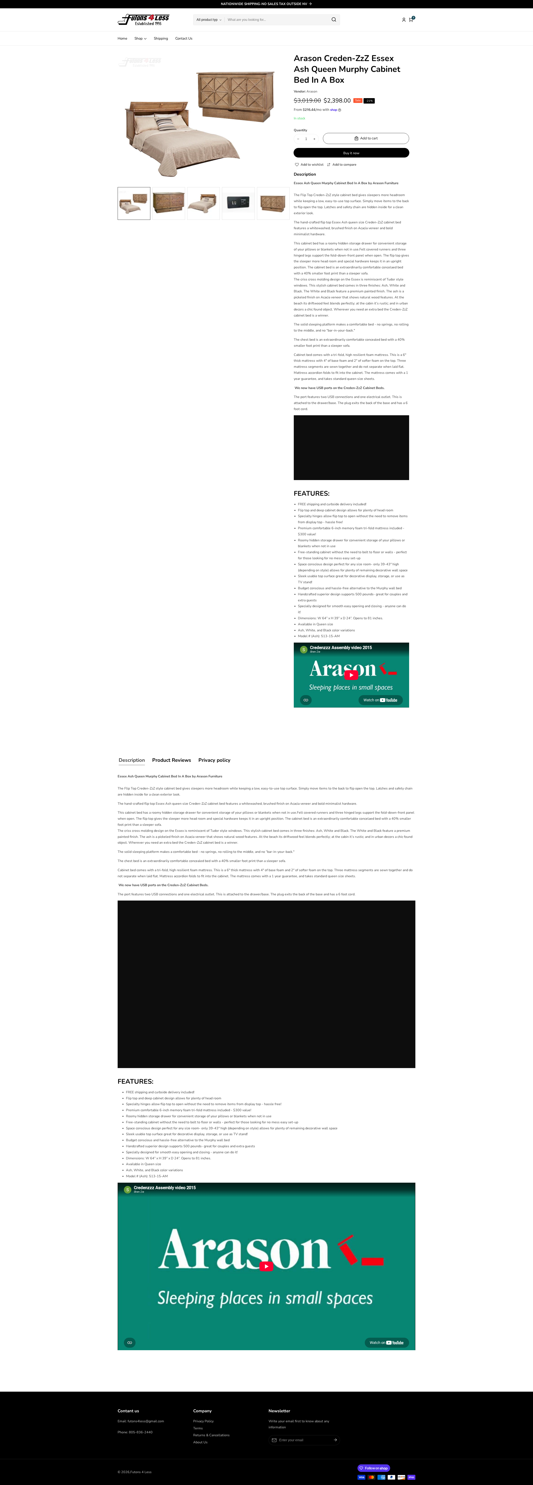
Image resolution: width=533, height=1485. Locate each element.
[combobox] (282, 20)
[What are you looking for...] (334, 20)
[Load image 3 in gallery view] (203, 203)
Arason (311, 91)
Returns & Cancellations (211, 1435)
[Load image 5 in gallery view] (273, 203)
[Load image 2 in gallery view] (168, 203)
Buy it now (351, 153)
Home (122, 38)
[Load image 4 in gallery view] (238, 203)
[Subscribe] (335, 1440)
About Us (200, 1442)
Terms (198, 1428)
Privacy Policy (203, 1421)
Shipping (161, 38)
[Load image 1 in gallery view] (134, 203)
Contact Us (183, 38)
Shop (138, 38)
